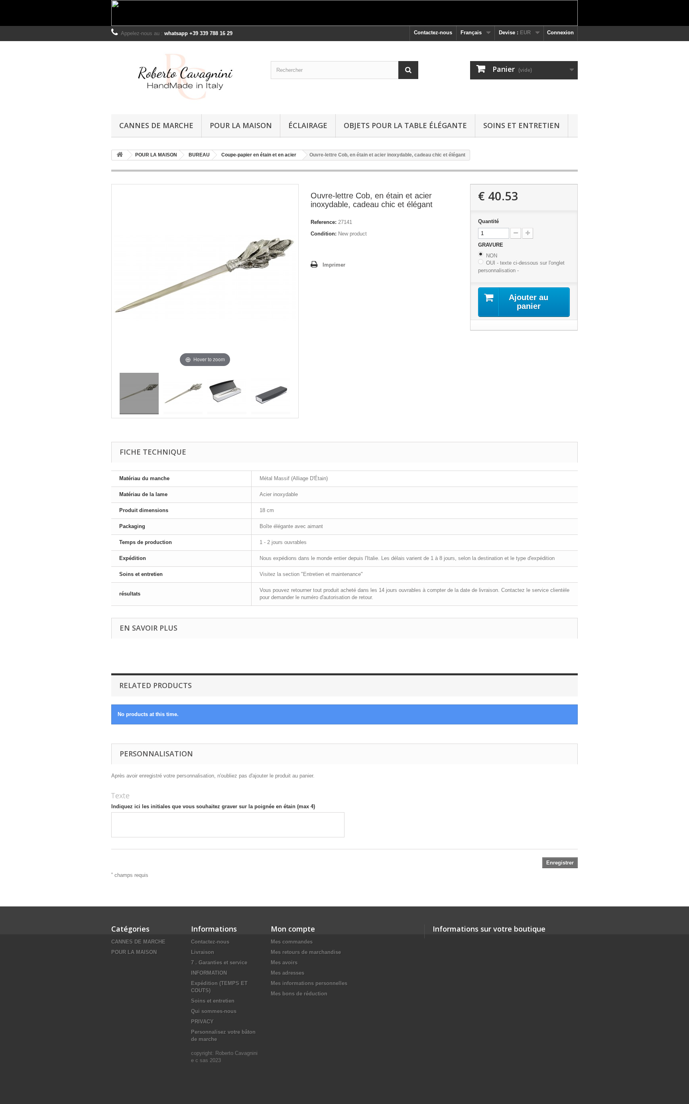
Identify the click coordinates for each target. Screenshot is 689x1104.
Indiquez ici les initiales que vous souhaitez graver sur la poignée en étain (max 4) (213, 806)
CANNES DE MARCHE (156, 125)
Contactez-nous (433, 33)
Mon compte (293, 929)
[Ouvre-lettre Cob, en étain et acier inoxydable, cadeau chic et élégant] (139, 393)
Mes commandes (292, 942)
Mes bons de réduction (299, 994)
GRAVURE (491, 245)
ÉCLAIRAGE (307, 125)
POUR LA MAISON (241, 125)
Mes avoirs (284, 963)
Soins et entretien (521, 125)
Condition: (324, 234)
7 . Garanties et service (219, 963)
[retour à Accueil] (119, 155)
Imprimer (334, 265)
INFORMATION (209, 973)
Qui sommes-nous (213, 1011)
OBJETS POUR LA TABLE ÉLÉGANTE (405, 125)
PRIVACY (202, 1022)
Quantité (488, 221)
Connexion (560, 33)
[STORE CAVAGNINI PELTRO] (185, 75)
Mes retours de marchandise (306, 952)
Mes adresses (287, 973)
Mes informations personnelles (309, 983)
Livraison (202, 952)
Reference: (324, 222)
